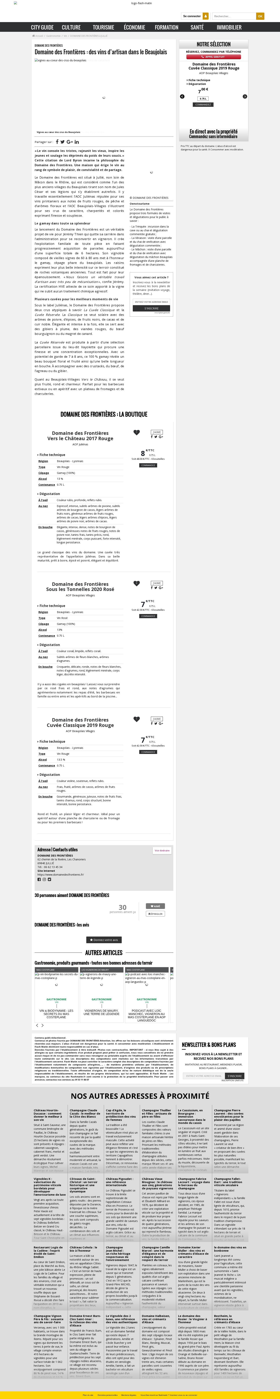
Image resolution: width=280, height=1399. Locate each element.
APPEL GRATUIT (215, 56)
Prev (182, 96)
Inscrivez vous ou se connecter (183, 1395)
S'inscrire (151, 308)
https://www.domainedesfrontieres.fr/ (61, 874)
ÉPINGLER (156, 914)
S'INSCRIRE (235, 1076)
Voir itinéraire (162, 850)
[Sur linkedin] (77, 141)
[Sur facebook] (57, 141)
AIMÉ (156, 906)
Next (244, 96)
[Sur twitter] (62, 141)
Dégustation (49, 494)
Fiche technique (52, 455)
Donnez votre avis (105, 940)
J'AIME (157, 432)
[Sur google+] (70, 141)
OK (260, 16)
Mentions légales (128, 1395)
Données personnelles (108, 1395)
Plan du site (88, 1395)
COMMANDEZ (148, 465)
